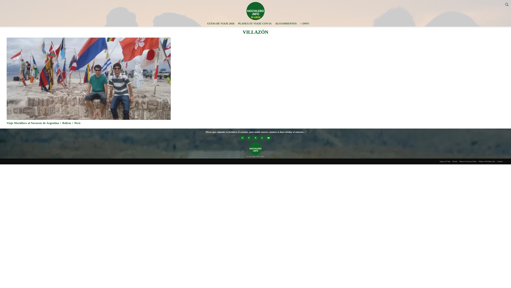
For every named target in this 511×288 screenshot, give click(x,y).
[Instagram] (242, 138)
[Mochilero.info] (255, 11)
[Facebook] (249, 138)
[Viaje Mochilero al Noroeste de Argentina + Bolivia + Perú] (89, 79)
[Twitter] (255, 138)
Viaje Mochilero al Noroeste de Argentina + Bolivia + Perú (43, 123)
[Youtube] (268, 138)
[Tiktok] (262, 138)
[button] (506, 4)
